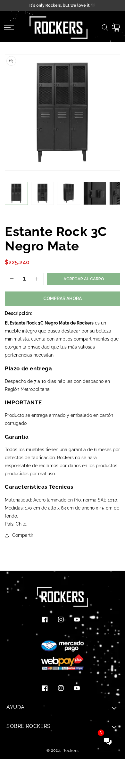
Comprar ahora (62, 298)
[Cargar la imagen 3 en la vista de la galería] (68, 193)
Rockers (71, 750)
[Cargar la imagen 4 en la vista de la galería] (94, 193)
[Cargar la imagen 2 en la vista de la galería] (42, 193)
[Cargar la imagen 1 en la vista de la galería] (16, 193)
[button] (9, 27)
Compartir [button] (22, 535)
